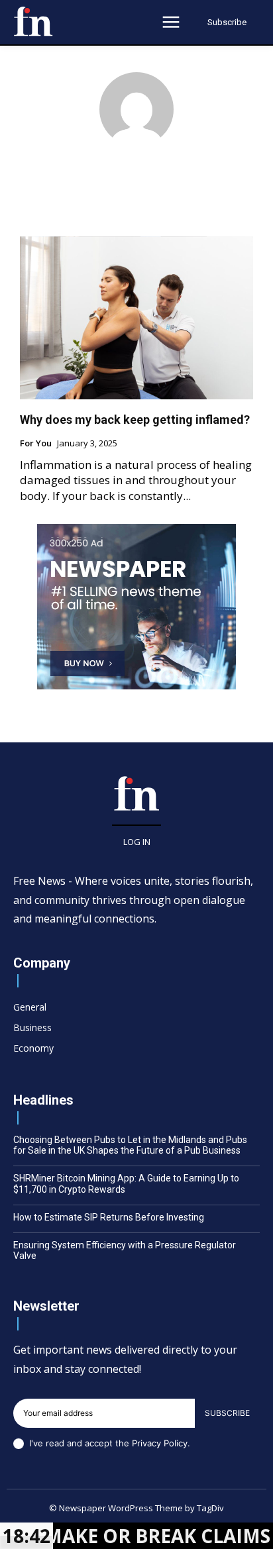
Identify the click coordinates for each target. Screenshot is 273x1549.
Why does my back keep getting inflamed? (135, 419)
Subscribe (227, 1413)
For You (36, 443)
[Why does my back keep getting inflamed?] (136, 317)
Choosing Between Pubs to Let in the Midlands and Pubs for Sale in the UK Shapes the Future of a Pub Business (130, 1145)
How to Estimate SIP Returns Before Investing (108, 1217)
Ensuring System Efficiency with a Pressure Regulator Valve (124, 1251)
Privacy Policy (160, 1443)
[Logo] (33, 21)
